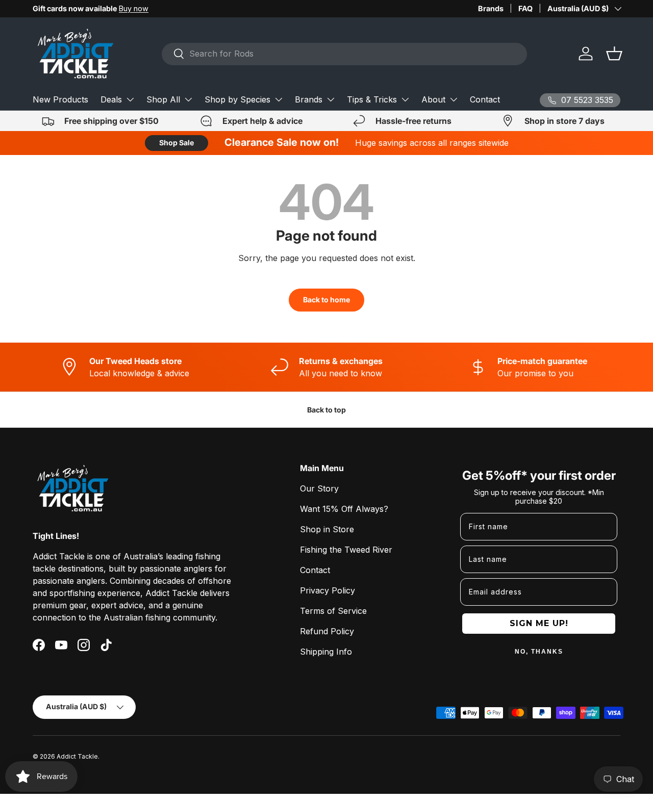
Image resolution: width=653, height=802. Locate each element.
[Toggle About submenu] (453, 99)
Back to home (326, 299)
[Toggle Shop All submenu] (188, 99)
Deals (111, 99)
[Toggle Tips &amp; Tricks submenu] (405, 99)
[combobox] (344, 53)
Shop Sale (176, 142)
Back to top (326, 409)
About (433, 99)
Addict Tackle (77, 756)
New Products (60, 99)
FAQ (525, 8)
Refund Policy (327, 631)
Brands (491, 8)
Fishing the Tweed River (346, 550)
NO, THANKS (539, 651)
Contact (485, 99)
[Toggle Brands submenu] (330, 99)
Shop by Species (237, 99)
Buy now (133, 8)
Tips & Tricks (372, 99)
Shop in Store (327, 529)
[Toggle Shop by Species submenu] (278, 99)
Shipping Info (326, 651)
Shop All (163, 99)
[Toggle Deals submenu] (130, 99)
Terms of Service (333, 611)
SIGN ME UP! (539, 623)
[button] (614, 53)
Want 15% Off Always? (344, 509)
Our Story (319, 488)
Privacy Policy (327, 590)
